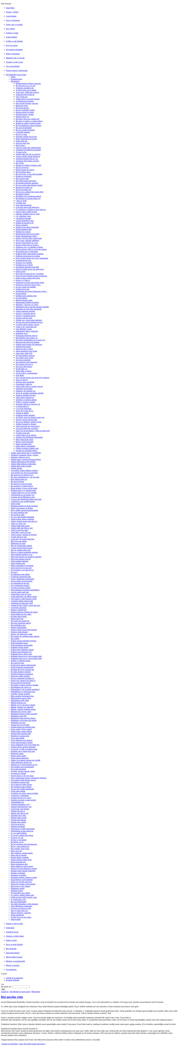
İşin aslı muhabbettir (18, 902)
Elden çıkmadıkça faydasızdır (22, 566)
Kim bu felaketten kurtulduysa (22, 678)
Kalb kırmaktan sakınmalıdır (22, 645)
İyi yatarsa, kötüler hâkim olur (22, 895)
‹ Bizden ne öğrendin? (9, 1044)
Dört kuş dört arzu (23, 143)
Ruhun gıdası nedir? (18, 756)
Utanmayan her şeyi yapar (21, 798)
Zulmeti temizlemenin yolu (21, 807)
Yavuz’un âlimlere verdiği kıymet (28, 422)
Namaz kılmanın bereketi (25, 311)
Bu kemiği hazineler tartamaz (27, 183)
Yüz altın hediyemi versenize (27, 428)
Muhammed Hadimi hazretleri (27, 302)
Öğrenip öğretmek (18, 826)
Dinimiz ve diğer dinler (15, 936)
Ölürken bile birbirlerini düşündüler (29, 437)
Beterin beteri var (22, 117)
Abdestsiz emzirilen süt (25, 88)
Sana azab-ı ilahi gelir (24, 353)
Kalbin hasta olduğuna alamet (22, 650)
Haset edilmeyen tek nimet (21, 614)
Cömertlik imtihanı (23, 132)
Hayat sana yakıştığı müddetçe (27, 240)
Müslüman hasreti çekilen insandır (24, 714)
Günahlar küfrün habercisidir (22, 601)
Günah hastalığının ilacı (25, 221)
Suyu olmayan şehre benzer (21, 784)
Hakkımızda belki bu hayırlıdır (27, 234)
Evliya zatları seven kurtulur (21, 581)
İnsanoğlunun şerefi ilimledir (22, 880)
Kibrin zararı (20, 271)
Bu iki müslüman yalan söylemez (28, 125)
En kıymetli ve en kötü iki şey (22, 570)
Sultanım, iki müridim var (25, 391)
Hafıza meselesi (22, 225)
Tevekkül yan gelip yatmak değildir (24, 793)
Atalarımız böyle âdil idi (25, 94)
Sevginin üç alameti (18, 773)
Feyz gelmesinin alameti (20, 585)
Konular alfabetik (12, 980)
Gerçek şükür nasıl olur (20, 592)
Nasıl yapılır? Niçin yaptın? (21, 729)
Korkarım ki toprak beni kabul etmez (30, 282)
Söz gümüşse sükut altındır (21, 787)
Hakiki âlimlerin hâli (23, 229)
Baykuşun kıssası (22, 108)
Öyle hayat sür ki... (18, 824)
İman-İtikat (10, 8)
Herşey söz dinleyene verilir (21, 634)
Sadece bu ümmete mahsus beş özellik (25, 760)
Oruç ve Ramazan (13, 20)
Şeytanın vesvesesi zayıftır (21, 908)
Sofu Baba (20, 375)
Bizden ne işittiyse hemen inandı (28, 123)
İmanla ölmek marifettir (20, 857)
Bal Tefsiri (20, 163)
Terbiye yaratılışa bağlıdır (25, 402)
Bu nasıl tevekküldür (24, 128)
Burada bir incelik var (24, 187)
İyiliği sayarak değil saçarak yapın (24, 897)
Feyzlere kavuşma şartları (20, 588)
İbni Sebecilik (11, 949)
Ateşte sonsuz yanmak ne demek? (24, 535)
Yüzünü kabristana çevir (20, 804)
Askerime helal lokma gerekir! (27, 161)
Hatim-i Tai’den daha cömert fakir (29, 238)
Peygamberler (11, 969)
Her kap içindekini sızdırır (21, 623)
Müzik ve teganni (12, 965)
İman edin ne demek (18, 855)
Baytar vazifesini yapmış (25, 110)
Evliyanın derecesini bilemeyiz (27, 207)
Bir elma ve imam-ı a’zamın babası (29, 121)
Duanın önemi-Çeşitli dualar (17, 70)
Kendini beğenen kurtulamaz (22, 674)
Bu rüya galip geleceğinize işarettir (29, 185)
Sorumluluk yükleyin (24, 384)
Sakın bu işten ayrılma (24, 349)
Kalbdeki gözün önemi (19, 647)
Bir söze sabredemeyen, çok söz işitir (25, 477)
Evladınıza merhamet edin (21, 577)
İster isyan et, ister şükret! (20, 886)
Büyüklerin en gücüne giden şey (28, 198)
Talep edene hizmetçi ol (25, 397)
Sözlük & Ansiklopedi (14, 978)
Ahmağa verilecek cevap (20, 457)
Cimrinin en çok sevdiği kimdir (23, 501)
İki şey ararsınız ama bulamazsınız (24, 844)
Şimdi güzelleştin (17, 915)
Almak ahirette (16, 468)
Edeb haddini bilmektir (19, 561)
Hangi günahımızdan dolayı (26, 236)
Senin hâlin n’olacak (23, 371)
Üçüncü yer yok (17, 838)
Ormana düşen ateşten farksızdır (23, 747)
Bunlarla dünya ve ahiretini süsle (23, 490)
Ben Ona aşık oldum (19, 541)
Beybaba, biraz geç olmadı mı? (28, 119)
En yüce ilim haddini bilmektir (22, 517)
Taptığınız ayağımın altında (26, 400)
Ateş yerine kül (21, 97)
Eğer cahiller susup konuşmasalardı (24, 510)
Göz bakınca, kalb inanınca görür (23, 599)
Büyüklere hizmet (22, 194)
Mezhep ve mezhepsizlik (15, 961)
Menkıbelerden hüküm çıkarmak (28, 83)
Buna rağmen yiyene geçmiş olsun (24, 488)
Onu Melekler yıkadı (24, 329)
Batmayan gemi (22, 106)
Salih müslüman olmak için (21, 762)
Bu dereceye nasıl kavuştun (21, 484)
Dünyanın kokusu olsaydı (21, 559)
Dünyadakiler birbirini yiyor (21, 554)
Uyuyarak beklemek (23, 409)
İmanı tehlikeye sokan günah (22, 866)
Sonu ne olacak (22, 380)
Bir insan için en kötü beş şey (22, 475)
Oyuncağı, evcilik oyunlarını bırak (24, 749)
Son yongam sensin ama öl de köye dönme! (32, 378)
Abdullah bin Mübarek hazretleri (28, 150)
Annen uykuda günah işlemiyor (28, 156)
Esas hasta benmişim (24, 205)
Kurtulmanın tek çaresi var (21, 687)
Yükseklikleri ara (17, 802)
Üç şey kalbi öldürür (19, 833)
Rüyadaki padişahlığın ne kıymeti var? (30, 340)
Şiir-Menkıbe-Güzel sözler (16, 75)
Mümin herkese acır (18, 703)
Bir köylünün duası (23, 172)
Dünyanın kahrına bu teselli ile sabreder (26, 557)
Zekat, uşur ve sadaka (14, 24)
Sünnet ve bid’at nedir (14, 924)
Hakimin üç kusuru (23, 232)
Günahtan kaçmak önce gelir (22, 603)
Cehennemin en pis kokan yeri (22, 495)
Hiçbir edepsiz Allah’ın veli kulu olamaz (31, 249)
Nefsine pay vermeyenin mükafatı (29, 320)
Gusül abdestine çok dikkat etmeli (24, 596)
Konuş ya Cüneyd (23, 280)
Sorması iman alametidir (25, 382)
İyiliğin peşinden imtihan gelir (27, 448)
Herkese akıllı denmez (19, 632)
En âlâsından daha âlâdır (20, 574)
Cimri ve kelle (21, 201)
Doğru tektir (15, 504)
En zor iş (14, 572)
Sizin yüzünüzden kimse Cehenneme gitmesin (28, 778)
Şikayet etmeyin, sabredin (21, 913)
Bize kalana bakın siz (19, 479)
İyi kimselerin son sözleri (20, 893)
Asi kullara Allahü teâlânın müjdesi (24, 470)
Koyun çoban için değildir (26, 287)
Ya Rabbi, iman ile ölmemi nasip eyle (30, 417)
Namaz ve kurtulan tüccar (26, 313)
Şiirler (13, 77)
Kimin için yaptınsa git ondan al (23, 681)
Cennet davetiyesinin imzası (21, 548)
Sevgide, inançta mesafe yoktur (23, 771)
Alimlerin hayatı (12, 932)
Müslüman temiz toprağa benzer (23, 718)
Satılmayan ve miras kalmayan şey (24, 765)
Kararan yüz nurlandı (24, 263)
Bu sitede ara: (6, 987)
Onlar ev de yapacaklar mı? (26, 327)
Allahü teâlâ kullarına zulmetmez (23, 464)
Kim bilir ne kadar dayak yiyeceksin (30, 274)
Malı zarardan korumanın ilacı (22, 696)
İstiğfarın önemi (17, 891)
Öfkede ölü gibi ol (18, 811)
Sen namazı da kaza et (24, 364)
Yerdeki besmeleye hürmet (26, 424)
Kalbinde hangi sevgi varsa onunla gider (26, 656)
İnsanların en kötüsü (18, 875)
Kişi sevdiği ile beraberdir (21, 683)
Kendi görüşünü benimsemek (22, 667)
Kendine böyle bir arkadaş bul (22, 669)
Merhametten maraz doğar (21, 698)
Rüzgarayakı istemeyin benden (27, 342)
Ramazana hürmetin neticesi (26, 336)
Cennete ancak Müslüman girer (23, 497)
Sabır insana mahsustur (20, 758)
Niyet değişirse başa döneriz (21, 740)
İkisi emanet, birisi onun (20, 849)
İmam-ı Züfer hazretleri (25, 442)
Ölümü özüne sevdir (18, 818)
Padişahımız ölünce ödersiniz (27, 331)
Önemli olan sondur (18, 822)
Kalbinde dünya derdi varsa (21, 654)
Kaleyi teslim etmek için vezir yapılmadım (32, 258)
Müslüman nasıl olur (19, 716)
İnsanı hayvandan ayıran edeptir (23, 884)
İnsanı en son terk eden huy (21, 882)
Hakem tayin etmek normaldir (27, 227)
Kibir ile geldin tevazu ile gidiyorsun (30, 269)
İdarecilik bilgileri (12, 953)
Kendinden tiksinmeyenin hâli (27, 267)
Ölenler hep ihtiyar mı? (20, 813)
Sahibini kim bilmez (23, 347)
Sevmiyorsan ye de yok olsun (22, 776)
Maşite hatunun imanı (24, 300)
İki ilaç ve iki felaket (18, 840)
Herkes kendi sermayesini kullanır (24, 630)
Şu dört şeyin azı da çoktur (21, 917)
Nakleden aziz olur (18, 723)
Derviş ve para (21, 134)
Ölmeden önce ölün (18, 815)
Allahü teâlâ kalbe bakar (20, 526)
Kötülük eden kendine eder (26, 296)
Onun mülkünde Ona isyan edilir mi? (25, 745)
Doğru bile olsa (22, 141)
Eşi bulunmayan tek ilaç (20, 583)
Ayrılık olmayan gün (19, 537)
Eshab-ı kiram (11, 940)
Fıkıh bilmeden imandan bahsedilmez (25, 590)
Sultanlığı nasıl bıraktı (24, 389)
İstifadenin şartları (17, 888)
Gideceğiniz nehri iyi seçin (21, 594)
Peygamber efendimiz (14, 50)
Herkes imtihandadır (18, 627)
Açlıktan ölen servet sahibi (26, 90)
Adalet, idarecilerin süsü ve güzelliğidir (26, 453)
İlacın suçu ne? (16, 851)
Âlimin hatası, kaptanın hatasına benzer (26, 459)
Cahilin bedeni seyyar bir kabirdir (24, 493)
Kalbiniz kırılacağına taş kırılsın (28, 256)
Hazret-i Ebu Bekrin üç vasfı (27, 243)
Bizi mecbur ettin (22, 179)
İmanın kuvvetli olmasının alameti (24, 869)
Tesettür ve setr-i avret (14, 62)
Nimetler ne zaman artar (20, 736)
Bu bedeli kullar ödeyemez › (35, 1044)
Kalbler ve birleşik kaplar (20, 661)
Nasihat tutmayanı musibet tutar (23, 727)
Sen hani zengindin (23, 360)
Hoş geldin (15, 639)
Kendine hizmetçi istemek (21, 672)
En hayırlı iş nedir (17, 515)
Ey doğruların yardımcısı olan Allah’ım (31, 209)
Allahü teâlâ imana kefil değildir (23, 462)
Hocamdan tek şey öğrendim (27, 252)
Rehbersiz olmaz (17, 754)
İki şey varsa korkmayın (20, 846)
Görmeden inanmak (23, 218)
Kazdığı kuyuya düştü (24, 265)
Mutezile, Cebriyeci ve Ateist (27, 305)
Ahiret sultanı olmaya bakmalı (22, 519)
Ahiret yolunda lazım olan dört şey (24, 521)
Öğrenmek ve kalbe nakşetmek (23, 829)
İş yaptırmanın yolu (18, 899)
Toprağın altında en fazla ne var (28, 404)
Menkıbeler (15, 81)
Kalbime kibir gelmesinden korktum (29, 254)
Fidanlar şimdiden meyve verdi (28, 214)
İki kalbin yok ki (17, 842)
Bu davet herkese (17, 481)
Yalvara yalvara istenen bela (26, 420)
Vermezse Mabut (22, 413)
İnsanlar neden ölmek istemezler (23, 871)
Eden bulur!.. (21, 145)
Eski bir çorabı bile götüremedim (28, 148)
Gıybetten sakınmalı (18, 608)
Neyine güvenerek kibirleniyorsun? (29, 322)
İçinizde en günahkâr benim (26, 451)
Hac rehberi (10, 29)
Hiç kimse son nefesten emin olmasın (25, 636)
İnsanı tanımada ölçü (24, 444)
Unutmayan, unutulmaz (20, 796)
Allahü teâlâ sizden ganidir (21, 466)
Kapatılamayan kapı (23, 260)
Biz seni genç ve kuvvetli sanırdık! (29, 174)
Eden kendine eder (18, 563)
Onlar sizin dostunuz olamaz (22, 742)
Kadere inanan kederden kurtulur (23, 641)
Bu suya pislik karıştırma (25, 130)
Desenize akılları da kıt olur (26, 137)
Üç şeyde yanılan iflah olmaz (22, 835)
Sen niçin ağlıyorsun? (24, 367)
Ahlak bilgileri (11, 37)
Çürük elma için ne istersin (26, 435)
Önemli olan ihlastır (18, 820)
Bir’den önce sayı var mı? (26, 86)
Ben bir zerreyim (22, 167)
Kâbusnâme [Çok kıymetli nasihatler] (25, 689)
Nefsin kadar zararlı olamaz (21, 731)
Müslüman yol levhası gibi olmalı (23, 720)
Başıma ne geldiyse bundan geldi (28, 165)
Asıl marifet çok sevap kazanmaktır (24, 473)
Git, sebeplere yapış (23, 216)
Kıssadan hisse (16, 79)
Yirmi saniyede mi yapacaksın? (28, 426)
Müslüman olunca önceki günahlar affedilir (32, 307)
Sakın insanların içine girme (26, 351)
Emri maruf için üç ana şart (21, 568)
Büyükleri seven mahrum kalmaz (28, 196)
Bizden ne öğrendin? (24, 176)
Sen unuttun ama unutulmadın (22, 767)
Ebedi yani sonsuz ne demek (22, 508)
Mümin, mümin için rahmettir (22, 707)
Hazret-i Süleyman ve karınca (27, 245)
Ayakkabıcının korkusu (25, 101)
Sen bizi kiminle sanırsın (25, 355)
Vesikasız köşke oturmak (25, 415)
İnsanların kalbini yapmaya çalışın (24, 877)
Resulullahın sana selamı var (27, 338)
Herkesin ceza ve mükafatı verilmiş (29, 247)
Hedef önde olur (17, 619)
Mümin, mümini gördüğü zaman (23, 709)
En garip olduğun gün (19, 512)
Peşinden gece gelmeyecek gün (23, 751)
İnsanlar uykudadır (18, 873)
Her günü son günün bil (20, 621)
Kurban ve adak (12, 33)
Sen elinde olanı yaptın (24, 358)
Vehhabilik (10, 928)
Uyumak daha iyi (22, 406)
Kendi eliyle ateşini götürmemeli (23, 665)
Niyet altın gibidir (17, 738)
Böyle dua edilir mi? (23, 190)
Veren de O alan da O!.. (25, 411)
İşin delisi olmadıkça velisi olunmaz (24, 904)
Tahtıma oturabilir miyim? (26, 395)
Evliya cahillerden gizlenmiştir (22, 579)
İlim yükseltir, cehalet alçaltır (22, 853)
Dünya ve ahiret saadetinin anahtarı (24, 552)
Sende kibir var (21, 369)
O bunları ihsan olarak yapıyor (27, 324)
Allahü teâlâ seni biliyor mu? (22, 528)
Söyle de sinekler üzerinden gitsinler (30, 393)
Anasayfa (4, 992)
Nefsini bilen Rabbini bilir (21, 734)
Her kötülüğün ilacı (18, 625)
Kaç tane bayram (17, 663)
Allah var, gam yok (18, 524)
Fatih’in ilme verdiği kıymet (26, 212)
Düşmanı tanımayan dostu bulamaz (24, 506)
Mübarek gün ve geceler (15, 58)
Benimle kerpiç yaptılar (25, 114)
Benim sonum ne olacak (25, 170)
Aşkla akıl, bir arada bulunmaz (22, 539)
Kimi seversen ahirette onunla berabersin (31, 276)
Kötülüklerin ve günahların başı (23, 692)
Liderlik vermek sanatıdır (20, 694)
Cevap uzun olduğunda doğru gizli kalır (26, 499)
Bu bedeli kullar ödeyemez (26, 181)
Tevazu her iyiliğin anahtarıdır (22, 789)
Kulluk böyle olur (22, 289)
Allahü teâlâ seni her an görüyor (28, 154)
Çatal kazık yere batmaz (20, 809)
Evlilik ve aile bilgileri (14, 41)
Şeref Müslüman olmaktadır (21, 906)
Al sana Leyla (21, 152)
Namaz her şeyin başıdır (20, 725)
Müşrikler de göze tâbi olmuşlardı (29, 309)
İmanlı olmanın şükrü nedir (21, 860)
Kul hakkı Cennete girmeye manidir (24, 685)
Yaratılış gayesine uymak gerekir (23, 800)
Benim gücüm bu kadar (25, 112)
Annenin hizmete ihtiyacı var (27, 159)
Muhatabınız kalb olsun (20, 700)
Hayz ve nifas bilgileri (14, 944)
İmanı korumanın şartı (19, 864)
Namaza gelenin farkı (24, 318)
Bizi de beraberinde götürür (21, 546)
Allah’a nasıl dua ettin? (20, 530)
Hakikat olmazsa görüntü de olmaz (24, 612)
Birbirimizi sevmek (18, 543)
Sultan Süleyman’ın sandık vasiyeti (29, 386)
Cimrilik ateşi (21, 203)
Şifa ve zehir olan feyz (19, 911)
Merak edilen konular (14, 957)
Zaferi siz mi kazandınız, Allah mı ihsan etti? (33, 431)
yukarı (21, 1044)
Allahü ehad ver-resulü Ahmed (27, 99)
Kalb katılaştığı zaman (19, 643)
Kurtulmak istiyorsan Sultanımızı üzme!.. (31, 291)
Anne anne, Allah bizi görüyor (27, 92)
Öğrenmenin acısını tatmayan (22, 831)
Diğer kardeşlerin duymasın (26, 139)
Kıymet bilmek (21, 298)
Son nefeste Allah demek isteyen (23, 780)
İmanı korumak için (18, 862)
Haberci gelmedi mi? (19, 610)
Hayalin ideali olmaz (19, 616)
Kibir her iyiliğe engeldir (20, 676)
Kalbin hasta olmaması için (21, 652)
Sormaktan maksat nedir (20, 782)
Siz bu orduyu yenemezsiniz (26, 373)
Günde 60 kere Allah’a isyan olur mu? (25, 605)
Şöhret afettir (16, 919)
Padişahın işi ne (22, 333)
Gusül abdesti (11, 16)
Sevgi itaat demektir (18, 769)
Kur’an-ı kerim (12, 45)
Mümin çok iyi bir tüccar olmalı (23, 705)
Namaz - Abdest (12, 12)
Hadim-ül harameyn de (24, 223)
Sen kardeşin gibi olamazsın (26, 362)
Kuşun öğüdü (21, 294)
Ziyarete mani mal (23, 433)
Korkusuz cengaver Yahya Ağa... (28, 285)
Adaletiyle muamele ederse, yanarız (24, 455)
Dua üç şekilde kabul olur (21, 550)
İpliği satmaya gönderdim (25, 446)
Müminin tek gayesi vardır (21, 711)
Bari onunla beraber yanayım (27, 103)
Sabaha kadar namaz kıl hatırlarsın (29, 344)
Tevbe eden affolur (18, 791)
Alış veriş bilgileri (13, 66)
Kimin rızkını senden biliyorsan (28, 278)
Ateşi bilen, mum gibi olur (21, 532)
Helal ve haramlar (13, 54)
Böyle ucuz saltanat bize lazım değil (29, 192)
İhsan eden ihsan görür (24, 439)
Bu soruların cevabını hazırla (22, 486)
